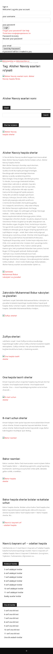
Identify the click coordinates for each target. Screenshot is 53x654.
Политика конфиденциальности (16, 33)
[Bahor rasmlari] (26, 446)
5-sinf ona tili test (11, 610)
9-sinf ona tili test (11, 626)
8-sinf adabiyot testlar (13, 581)
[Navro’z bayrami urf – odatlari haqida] (26, 530)
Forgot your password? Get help (16, 30)
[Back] (3, 4)
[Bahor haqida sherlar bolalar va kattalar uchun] (26, 486)
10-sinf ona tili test (12, 629)
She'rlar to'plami (10, 125)
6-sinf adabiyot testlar (13, 573)
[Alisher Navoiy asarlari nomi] (26, 85)
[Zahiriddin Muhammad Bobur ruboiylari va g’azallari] (26, 280)
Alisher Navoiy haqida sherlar (20, 152)
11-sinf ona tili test (12, 633)
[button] (4, 56)
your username (9, 16)
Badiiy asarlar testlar (12, 596)
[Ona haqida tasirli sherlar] (26, 364)
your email (7, 45)
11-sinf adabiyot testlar (13, 592)
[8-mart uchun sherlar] (26, 405)
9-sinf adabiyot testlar (13, 585)
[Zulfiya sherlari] (26, 323)
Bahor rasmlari (11, 458)
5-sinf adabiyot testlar (13, 569)
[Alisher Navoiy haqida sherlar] (26, 140)
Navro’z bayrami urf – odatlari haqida (25, 543)
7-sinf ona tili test (11, 618)
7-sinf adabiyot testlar (13, 577)
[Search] (49, 56)
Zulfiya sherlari (11, 336)
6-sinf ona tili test (11, 614)
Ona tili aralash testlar (13, 637)
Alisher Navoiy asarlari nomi (19, 98)
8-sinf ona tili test (11, 622)
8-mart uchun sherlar (15, 418)
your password (9, 24)
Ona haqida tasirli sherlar (17, 377)
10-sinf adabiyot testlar (13, 588)
